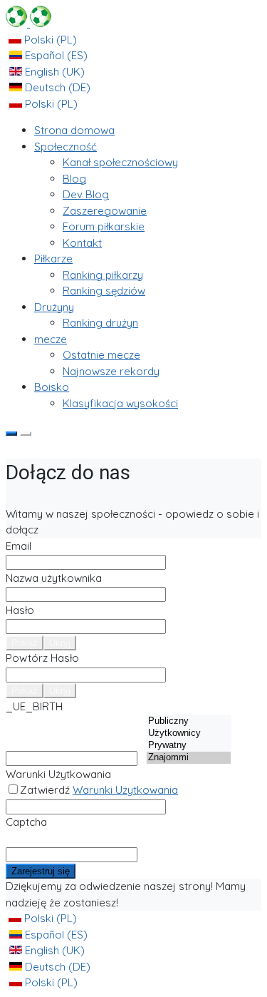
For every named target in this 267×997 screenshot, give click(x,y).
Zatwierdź (99, 790)
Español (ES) (55, 55)
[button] (65, 146)
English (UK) (53, 71)
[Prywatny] (189, 746)
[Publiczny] (189, 721)
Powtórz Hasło (42, 658)
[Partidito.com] (28, 23)
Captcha (26, 822)
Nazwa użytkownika (54, 578)
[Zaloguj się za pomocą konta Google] (25, 433)
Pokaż (24, 643)
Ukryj (59, 643)
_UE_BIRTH (34, 706)
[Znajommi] (189, 758)
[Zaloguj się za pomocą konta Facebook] (11, 433)
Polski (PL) (49, 39)
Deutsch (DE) (56, 87)
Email (18, 546)
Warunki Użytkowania (58, 774)
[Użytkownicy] (189, 733)
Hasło (20, 610)
